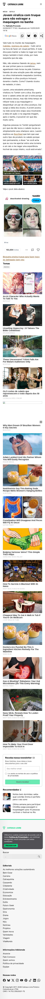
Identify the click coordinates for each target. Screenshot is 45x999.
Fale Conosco (9, 957)
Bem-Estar (7, 873)
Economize (8, 892)
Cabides (6, 46)
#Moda (6, 267)
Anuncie (6, 953)
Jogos (6, 918)
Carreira (6, 876)
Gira (5, 912)
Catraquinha (8, 879)
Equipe (6, 967)
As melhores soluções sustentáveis (19, 869)
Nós (4, 922)
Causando (7, 882)
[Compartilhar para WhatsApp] (22, 35)
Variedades (8, 935)
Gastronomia (9, 909)
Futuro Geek (8, 905)
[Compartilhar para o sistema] (41, 35)
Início (5, 12)
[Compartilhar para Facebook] (35, 35)
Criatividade (8, 889)
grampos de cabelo (20, 46)
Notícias (6, 925)
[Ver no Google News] (10, 35)
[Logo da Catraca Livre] (13, 4)
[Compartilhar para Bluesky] (28, 35)
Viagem (6, 938)
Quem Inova (8, 931)
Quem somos (9, 960)
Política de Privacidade (18, 837)
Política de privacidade (13, 963)
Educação (7, 895)
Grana (5, 915)
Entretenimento (10, 899)
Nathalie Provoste (13, 26)
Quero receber (22, 782)
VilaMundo (7, 941)
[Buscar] (39, 856)
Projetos (6, 928)
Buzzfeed (18, 134)
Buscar (6, 852)
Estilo (12, 12)
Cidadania (7, 886)
